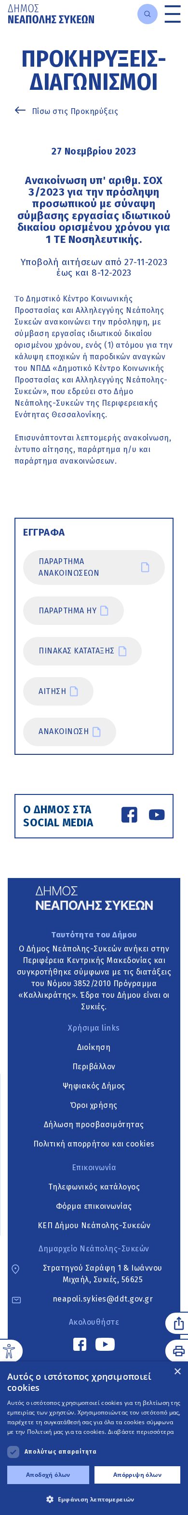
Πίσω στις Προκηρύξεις (75, 111)
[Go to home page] (51, 14)
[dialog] (94, 1438)
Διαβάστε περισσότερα (141, 1432)
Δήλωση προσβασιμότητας (94, 1124)
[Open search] (147, 14)
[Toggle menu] (173, 14)
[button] (94, 1499)
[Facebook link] (129, 816)
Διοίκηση (93, 1047)
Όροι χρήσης (94, 1105)
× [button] (177, 1371)
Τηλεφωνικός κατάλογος (94, 1186)
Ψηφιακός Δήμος (94, 1085)
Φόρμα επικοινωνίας (94, 1206)
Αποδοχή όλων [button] (48, 1475)
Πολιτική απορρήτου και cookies (94, 1143)
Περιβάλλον (94, 1066)
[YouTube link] (157, 816)
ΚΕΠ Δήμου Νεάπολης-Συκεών (94, 1225)
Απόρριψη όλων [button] (137, 1475)
